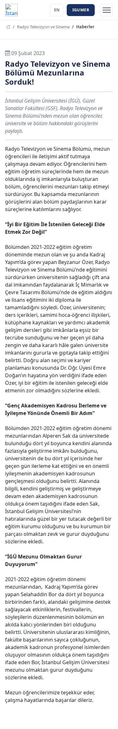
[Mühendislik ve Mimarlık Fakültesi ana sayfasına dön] (11, 10)
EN (56, 10)
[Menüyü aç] (106, 10)
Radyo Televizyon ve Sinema (43, 27)
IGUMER (80, 10)
